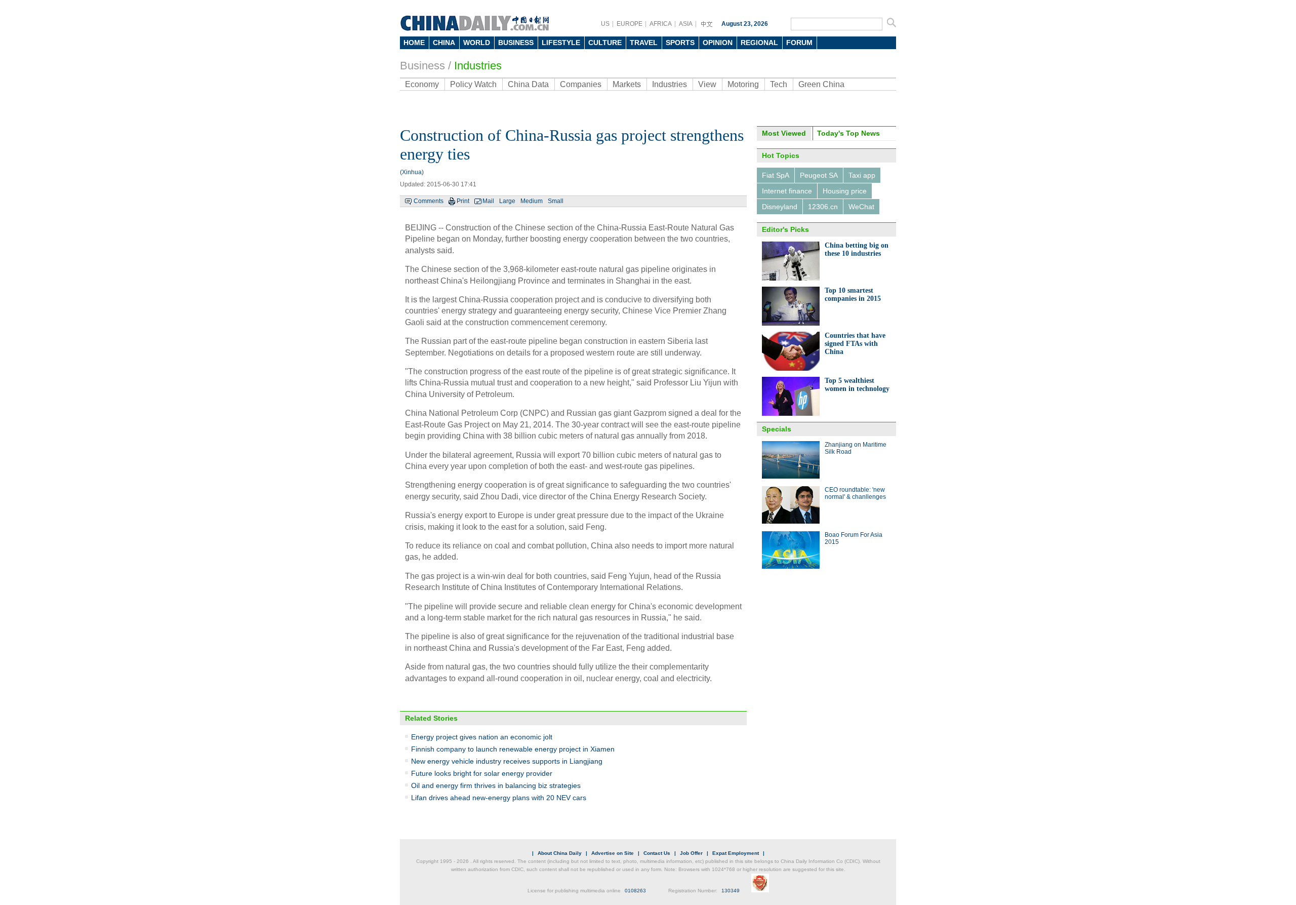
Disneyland (779, 207)
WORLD (476, 42)
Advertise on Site (612, 853)
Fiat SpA (775, 175)
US (605, 23)
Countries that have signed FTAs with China (855, 344)
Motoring (743, 84)
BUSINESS (516, 42)
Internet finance (787, 191)
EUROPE (629, 23)
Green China (821, 84)
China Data (528, 84)
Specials (776, 429)
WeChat (861, 207)
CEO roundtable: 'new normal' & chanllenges (855, 493)
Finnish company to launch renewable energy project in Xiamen (513, 749)
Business (422, 65)
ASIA (686, 23)
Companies (580, 84)
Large (507, 201)
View (707, 84)
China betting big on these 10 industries (856, 249)
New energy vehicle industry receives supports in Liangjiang (506, 761)
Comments (428, 201)
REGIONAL (759, 42)
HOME (414, 42)
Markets (627, 84)
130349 (730, 890)
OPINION (718, 42)
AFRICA (661, 23)
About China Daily (560, 853)
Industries (478, 65)
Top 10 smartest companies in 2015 (853, 294)
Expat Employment (735, 853)
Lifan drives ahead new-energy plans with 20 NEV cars (498, 798)
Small (555, 201)
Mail (488, 201)
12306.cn (823, 207)
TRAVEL (644, 42)
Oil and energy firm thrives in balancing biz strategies (496, 785)
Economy (422, 84)
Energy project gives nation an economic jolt (481, 737)
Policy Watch (473, 84)
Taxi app (861, 175)
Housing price (845, 191)
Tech (778, 84)
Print (463, 201)
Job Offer (691, 853)
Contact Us (656, 853)
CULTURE (605, 42)
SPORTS (680, 42)
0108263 (635, 890)
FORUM (799, 42)
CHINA (444, 42)
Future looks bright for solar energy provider (481, 773)
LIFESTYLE (561, 42)
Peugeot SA (819, 175)
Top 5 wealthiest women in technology (857, 384)
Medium (531, 201)
